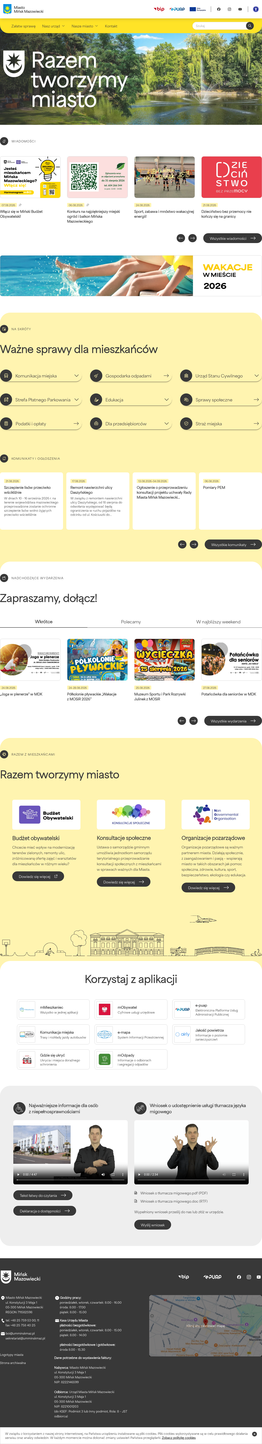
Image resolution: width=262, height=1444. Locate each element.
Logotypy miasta (11, 1354)
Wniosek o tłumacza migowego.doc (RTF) (174, 1200)
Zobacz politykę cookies (179, 1437)
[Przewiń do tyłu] (181, 238)
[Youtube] (240, 9)
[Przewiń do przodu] (192, 238)
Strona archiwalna (13, 1362)
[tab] (43, 623)
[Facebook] (219, 9)
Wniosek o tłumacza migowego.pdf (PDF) (174, 1192)
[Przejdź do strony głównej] (20, 1277)
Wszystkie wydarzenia (228, 720)
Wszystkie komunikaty (228, 544)
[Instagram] (229, 9)
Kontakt (111, 25)
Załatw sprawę (23, 25)
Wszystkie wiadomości (228, 238)
